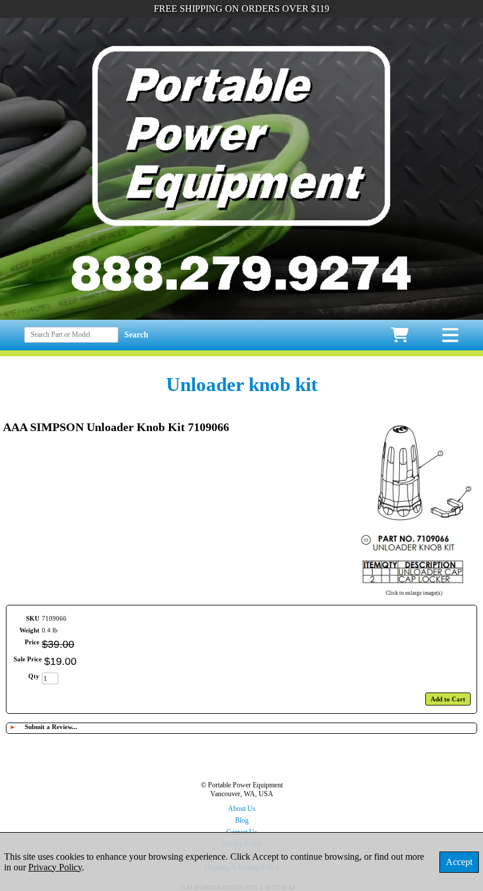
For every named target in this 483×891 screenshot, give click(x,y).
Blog (242, 820)
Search (136, 334)
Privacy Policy (55, 867)
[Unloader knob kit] (414, 585)
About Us (242, 808)
